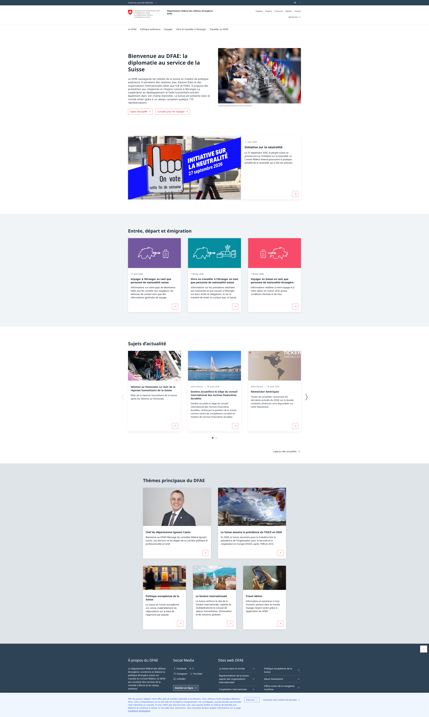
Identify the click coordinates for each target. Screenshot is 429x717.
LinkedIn (181, 678)
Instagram (182, 673)
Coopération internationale (233, 689)
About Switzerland (273, 678)
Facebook (182, 668)
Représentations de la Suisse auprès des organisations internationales (234, 679)
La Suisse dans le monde (232, 668)
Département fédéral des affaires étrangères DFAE (190, 12)
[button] (132, 29)
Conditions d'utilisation (139, 711)
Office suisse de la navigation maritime (279, 687)
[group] (154, 391)
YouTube (197, 673)
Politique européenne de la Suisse (278, 670)
